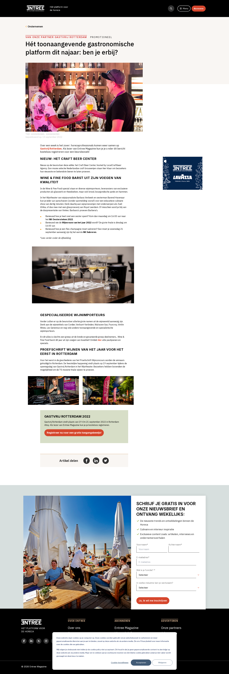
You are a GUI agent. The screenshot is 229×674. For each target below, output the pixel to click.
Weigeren (162, 662)
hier (100, 340)
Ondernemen (35, 26)
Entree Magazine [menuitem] (126, 628)
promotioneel (38, 133)
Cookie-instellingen (119, 662)
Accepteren (141, 662)
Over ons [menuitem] (74, 628)
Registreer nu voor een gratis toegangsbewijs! (74, 432)
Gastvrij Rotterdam (51, 148)
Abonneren (199, 8)
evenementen (52, 133)
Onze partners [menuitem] (171, 628)
